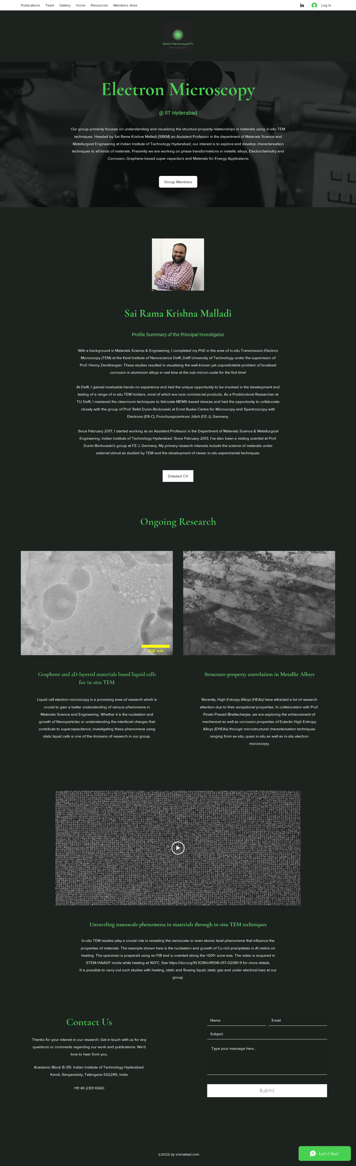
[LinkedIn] (302, 5)
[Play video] (178, 848)
